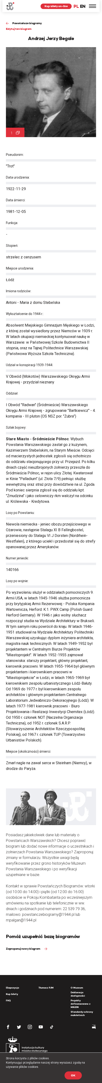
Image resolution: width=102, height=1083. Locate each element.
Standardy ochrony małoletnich (82, 1013)
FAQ (8, 1000)
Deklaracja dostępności (78, 994)
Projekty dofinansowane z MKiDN (80, 1004)
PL (76, 6)
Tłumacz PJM (46, 987)
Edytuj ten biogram (19, 29)
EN (82, 6)
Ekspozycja (12, 987)
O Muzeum (77, 987)
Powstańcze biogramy (27, 23)
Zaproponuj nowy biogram (23, 948)
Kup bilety (12, 994)
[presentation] (3, 490)
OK (73, 1075)
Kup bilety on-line (56, 6)
